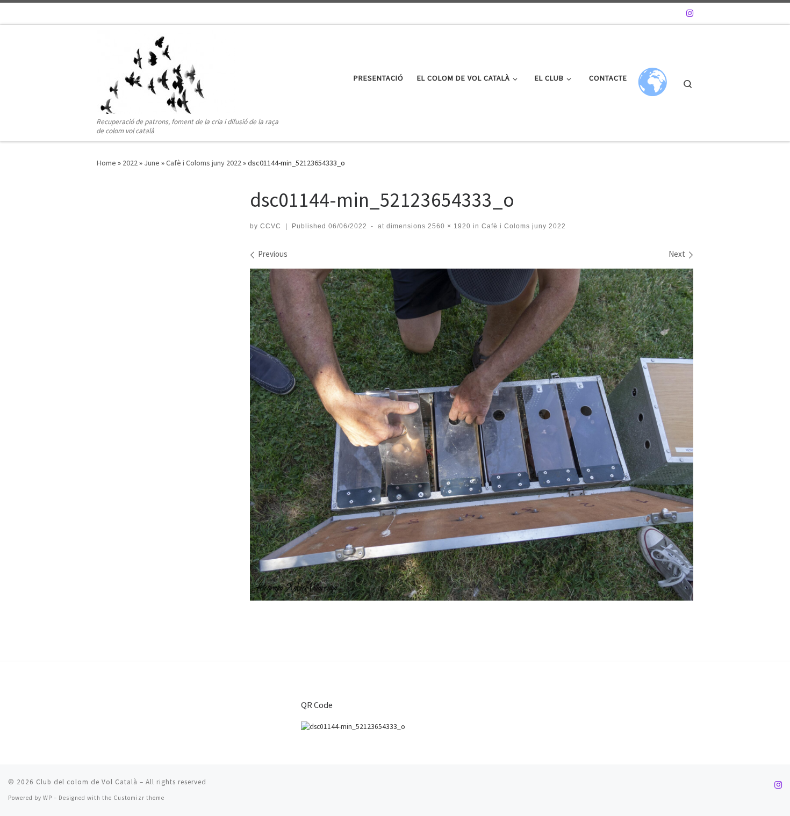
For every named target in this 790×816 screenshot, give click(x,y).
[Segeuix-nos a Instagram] (689, 13)
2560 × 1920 (448, 226)
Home (106, 163)
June (152, 163)
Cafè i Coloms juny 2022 (203, 163)
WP (47, 797)
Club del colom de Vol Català (87, 781)
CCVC (270, 226)
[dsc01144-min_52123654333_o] (471, 435)
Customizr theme (138, 797)
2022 (130, 163)
